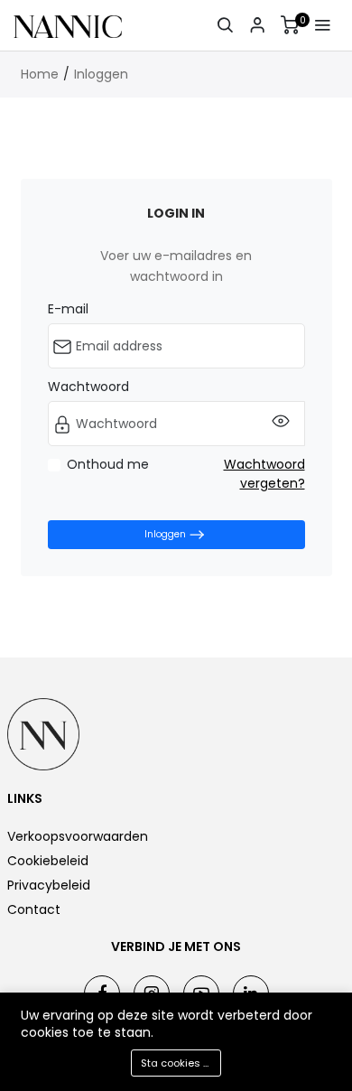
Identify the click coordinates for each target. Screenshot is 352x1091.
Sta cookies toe (180, 1063)
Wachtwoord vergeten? (264, 473)
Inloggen (101, 74)
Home (40, 74)
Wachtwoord (88, 387)
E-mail (68, 309)
